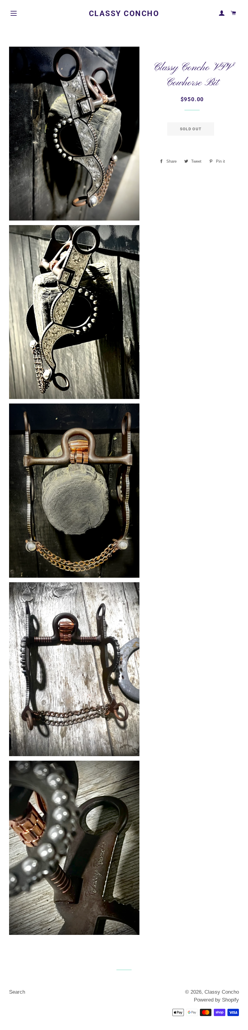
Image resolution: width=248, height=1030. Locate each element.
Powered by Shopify (216, 1000)
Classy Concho (124, 13)
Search (17, 992)
